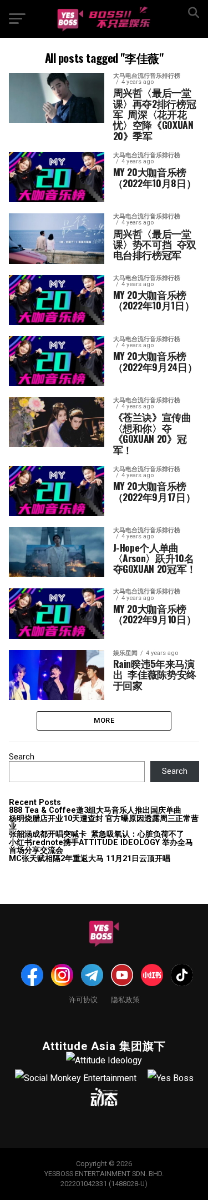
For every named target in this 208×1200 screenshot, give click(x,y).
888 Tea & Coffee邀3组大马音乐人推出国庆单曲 (95, 810)
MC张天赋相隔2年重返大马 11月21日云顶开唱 (89, 858)
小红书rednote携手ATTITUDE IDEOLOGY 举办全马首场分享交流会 (101, 846)
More (104, 720)
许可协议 (83, 999)
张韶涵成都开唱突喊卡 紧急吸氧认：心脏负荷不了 (96, 834)
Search (21, 757)
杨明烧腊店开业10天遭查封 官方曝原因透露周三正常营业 (104, 822)
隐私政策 (125, 999)
